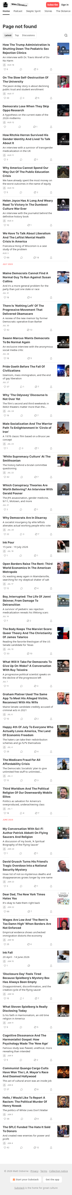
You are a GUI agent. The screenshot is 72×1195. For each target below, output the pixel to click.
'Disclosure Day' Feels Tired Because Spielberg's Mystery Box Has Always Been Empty (26, 978)
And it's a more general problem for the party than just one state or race (25, 287)
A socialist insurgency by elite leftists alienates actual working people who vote (27, 523)
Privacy (34, 1171)
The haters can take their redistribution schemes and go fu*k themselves (25, 741)
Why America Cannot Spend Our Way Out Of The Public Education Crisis (26, 172)
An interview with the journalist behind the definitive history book (27, 214)
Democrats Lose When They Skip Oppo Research (26, 108)
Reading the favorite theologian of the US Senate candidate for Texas (26, 643)
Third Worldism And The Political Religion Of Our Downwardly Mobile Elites (27, 792)
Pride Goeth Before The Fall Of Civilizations (24, 368)
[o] (63, 48)
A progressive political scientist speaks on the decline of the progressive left (27, 676)
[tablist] (20, 35)
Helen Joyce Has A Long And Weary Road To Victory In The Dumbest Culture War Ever (28, 204)
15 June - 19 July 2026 (15, 546)
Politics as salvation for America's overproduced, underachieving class (23, 802)
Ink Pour (8, 542)
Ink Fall (8, 952)
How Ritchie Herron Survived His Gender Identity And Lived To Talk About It (26, 139)
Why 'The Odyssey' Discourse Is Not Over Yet (25, 397)
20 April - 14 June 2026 (16, 957)
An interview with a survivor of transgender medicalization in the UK (28, 149)
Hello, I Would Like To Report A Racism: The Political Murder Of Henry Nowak (25, 1101)
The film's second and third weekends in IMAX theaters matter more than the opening (26, 405)
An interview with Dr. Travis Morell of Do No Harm (26, 58)
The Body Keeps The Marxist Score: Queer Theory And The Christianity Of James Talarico (27, 633)
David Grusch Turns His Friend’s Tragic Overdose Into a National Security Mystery (25, 865)
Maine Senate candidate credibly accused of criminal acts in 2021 (28, 708)
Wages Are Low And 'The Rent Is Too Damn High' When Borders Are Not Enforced (27, 924)
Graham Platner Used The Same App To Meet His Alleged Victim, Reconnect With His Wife (25, 698)
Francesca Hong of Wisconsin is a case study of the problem (25, 247)
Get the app (52, 1179)
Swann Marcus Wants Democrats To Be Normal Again (26, 340)
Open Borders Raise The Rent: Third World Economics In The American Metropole (28, 568)
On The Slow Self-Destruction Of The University (25, 79)
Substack (19, 1187)
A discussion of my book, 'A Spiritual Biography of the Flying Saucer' (24, 843)
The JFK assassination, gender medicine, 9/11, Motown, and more (26, 499)
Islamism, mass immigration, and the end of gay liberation (27, 376)
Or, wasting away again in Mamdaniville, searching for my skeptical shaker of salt (26, 578)
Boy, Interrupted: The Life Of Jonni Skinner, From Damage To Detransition (27, 600)
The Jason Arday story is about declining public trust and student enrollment (26, 87)
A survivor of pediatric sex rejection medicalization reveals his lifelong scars (25, 610)
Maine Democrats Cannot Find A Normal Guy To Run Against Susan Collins (27, 277)
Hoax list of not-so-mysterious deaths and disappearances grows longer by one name (27, 875)
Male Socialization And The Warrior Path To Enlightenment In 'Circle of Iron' (27, 427)
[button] (6, 11)
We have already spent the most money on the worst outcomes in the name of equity (27, 182)
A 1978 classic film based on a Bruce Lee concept (26, 437)
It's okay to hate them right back (21, 902)
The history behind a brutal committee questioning (25, 466)
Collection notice (58, 1171)
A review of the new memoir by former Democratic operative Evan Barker (25, 319)
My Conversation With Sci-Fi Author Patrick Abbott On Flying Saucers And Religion (25, 833)
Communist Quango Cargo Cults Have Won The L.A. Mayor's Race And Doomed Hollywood (26, 1072)
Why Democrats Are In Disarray (25, 517)
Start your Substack (27, 1179)
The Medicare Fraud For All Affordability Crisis (21, 762)
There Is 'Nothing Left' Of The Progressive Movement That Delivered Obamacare (23, 309)
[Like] (5, 127)
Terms (43, 1171)
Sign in (65, 4)
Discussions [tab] (28, 35)
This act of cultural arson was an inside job (27, 1080)
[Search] (66, 35)
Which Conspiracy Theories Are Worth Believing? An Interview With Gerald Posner (28, 489)
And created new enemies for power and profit (26, 1137)
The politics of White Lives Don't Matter (25, 1110)
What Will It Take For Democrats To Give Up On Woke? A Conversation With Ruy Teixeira (27, 666)
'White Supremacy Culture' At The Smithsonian (27, 458)
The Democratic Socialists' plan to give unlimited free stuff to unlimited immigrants (25, 770)
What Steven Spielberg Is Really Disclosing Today (25, 1008)
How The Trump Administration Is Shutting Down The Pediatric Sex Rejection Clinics (26, 48)
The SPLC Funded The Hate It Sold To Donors (26, 1129)
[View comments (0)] (21, 69)
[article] (36, 57)
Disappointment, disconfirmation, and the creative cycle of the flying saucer (27, 988)
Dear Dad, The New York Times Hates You (24, 896)
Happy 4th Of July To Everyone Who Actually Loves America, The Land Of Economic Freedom (28, 731)
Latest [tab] (8, 35)
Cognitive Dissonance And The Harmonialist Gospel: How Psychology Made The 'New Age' (25, 1039)
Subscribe (52, 4)
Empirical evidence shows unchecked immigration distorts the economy (24, 934)
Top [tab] (17, 35)
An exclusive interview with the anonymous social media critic (28, 348)
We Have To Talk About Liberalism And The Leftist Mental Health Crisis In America (27, 237)
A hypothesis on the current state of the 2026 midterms (25, 116)
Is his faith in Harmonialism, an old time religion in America (26, 1016)
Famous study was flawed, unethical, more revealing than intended (27, 1049)
